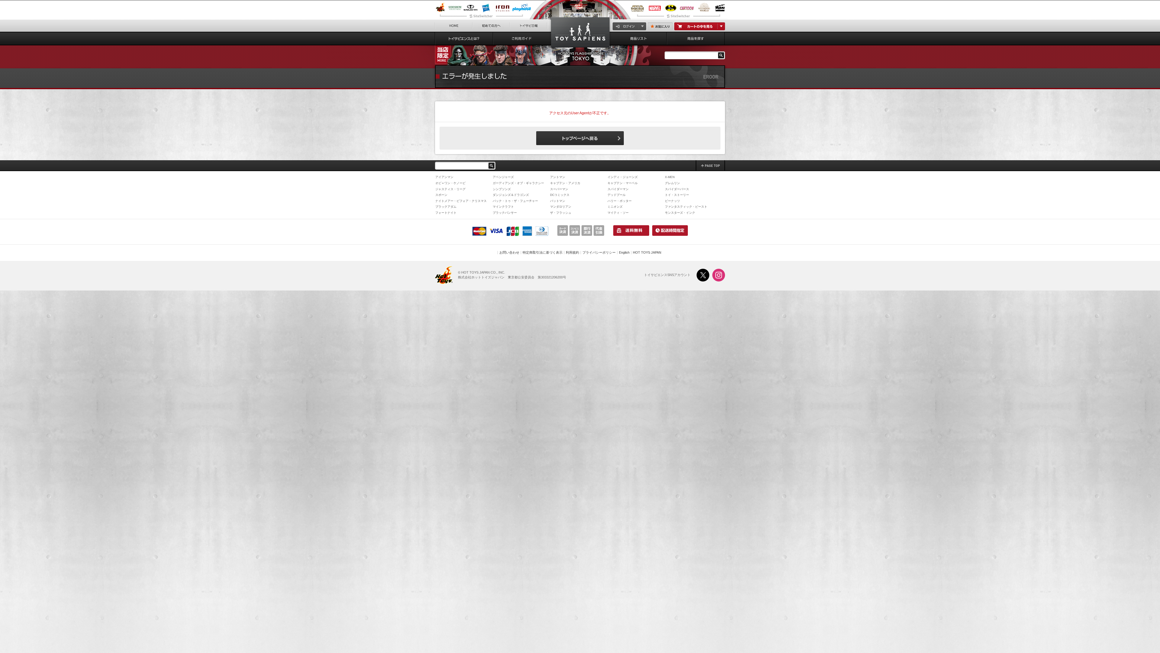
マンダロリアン (560, 206)
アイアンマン (444, 177)
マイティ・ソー (618, 212)
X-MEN (670, 177)
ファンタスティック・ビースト (686, 206)
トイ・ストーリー (677, 195)
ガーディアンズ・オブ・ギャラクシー (518, 183)
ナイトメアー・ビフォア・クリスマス (461, 201)
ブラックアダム (445, 206)
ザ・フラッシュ (560, 212)
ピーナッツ (672, 201)
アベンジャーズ (503, 177)
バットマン (557, 201)
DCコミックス (559, 195)
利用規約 (572, 252)
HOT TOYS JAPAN (647, 252)
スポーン (441, 195)
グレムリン (672, 183)
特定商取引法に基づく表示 (542, 252)
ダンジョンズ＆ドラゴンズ (511, 195)
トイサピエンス (580, 33)
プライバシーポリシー (599, 252)
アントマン (557, 177)
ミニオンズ (615, 206)
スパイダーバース (677, 189)
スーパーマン (559, 189)
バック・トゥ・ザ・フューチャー (515, 201)
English (624, 252)
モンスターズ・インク (680, 212)
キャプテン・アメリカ (565, 183)
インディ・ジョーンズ (622, 177)
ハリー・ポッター (619, 201)
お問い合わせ (509, 252)
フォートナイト (445, 212)
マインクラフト (503, 206)
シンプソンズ (502, 189)
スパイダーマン (618, 189)
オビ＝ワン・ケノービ (450, 183)
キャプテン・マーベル (622, 183)
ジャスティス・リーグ (450, 189)
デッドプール (616, 195)
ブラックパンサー (505, 212)
